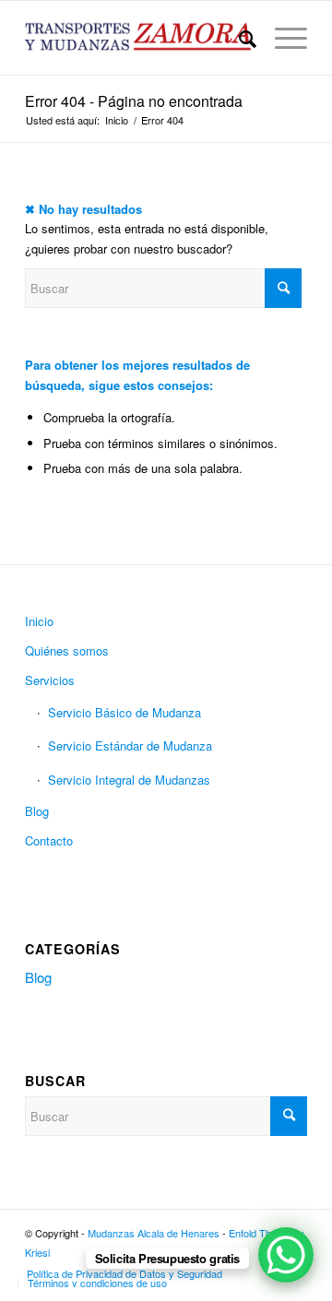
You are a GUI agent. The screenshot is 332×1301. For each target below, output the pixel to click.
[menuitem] (238, 38)
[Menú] (281, 38)
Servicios (50, 680)
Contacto (49, 840)
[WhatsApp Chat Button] (286, 1255)
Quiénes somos (67, 650)
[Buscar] (238, 38)
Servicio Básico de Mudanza (124, 712)
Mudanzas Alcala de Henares (153, 1232)
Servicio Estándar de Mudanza (130, 745)
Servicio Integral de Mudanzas (129, 779)
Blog (37, 811)
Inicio (39, 621)
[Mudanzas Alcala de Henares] (138, 38)
